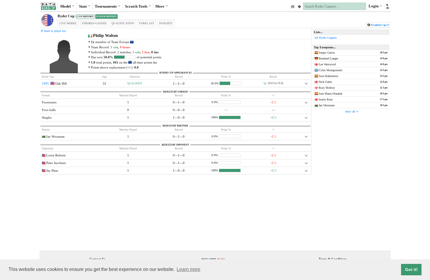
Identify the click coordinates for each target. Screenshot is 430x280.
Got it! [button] (411, 269)
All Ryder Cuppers (325, 37)
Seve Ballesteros (328, 76)
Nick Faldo (325, 81)
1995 (45, 83)
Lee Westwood (327, 64)
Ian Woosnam (55, 136)
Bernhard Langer (328, 58)
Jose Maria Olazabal (330, 93)
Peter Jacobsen (56, 163)
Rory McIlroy (327, 87)
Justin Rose (326, 99)
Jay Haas (52, 170)
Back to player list (54, 31)
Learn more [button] (188, 269)
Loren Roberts (56, 155)
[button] (387, 6)
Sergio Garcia (327, 52)
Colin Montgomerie (330, 70)
